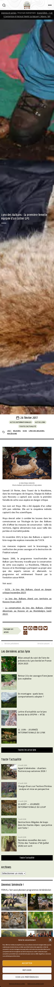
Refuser (27, 970)
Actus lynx (40, 422)
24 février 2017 (29, 418)
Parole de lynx (13, 926)
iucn (25, 431)
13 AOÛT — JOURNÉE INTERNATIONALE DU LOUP (32, 805)
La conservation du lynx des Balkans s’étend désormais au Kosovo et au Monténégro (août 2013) (27, 610)
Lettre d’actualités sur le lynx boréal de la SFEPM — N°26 (32, 713)
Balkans (17, 431)
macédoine (12, 433)
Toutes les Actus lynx (27, 750)
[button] (50, 940)
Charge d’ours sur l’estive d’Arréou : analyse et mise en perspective (35, 787)
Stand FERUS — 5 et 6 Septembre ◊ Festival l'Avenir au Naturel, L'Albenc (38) (28, 14)
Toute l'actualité (27, 426)
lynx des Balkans (36, 431)
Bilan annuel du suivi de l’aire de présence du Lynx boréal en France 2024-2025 (34, 660)
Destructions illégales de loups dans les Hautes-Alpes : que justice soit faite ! (35, 825)
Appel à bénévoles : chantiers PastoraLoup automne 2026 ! (32, 770)
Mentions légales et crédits (17, 984)
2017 (9, 431)
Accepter (27, 963)
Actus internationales (21, 422)
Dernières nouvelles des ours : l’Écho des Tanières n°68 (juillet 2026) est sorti (33, 843)
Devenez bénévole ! (12, 884)
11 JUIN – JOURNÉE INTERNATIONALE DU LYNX (31, 731)
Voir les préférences (27, 977)
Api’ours (40, 926)
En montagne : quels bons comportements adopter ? (31, 695)
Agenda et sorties (8, 13)
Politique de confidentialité (36, 984)
